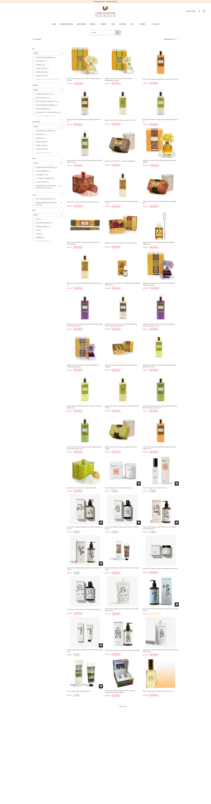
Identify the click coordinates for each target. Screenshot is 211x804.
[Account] (199, 11)
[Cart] (203, 11)
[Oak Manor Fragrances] (106, 11)
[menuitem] (54, 24)
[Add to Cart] (139, 483)
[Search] (118, 32)
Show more (123, 706)
